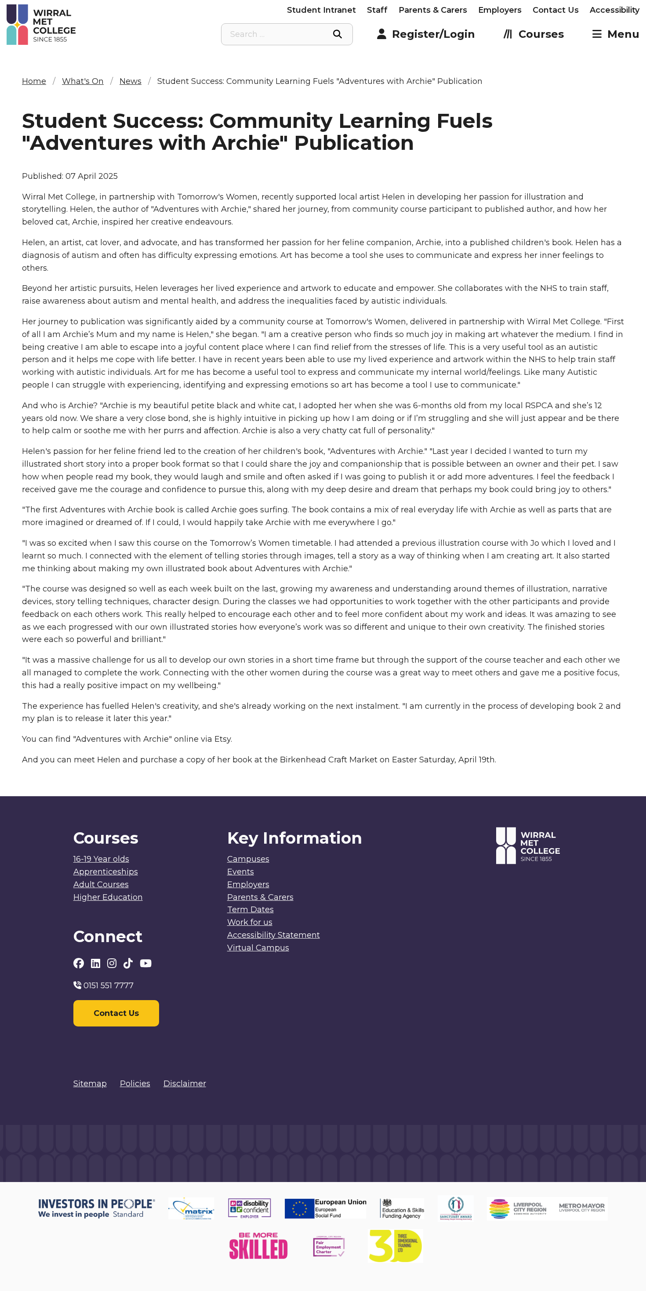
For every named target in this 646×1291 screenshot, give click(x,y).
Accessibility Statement (273, 935)
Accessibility (614, 10)
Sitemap (90, 1083)
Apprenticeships (105, 872)
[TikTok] (129, 963)
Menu (623, 34)
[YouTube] (146, 963)
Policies (135, 1083)
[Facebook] (80, 963)
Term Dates (250, 909)
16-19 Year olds (101, 859)
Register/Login (433, 34)
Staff (377, 10)
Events (240, 872)
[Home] (86, 24)
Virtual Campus (258, 948)
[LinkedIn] (97, 963)
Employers (500, 10)
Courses (541, 34)
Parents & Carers (433, 10)
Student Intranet (321, 10)
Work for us (249, 922)
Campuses (248, 859)
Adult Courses (101, 884)
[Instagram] (113, 963)
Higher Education (108, 897)
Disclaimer (184, 1083)
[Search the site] (337, 34)
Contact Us (556, 10)
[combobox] (287, 34)
